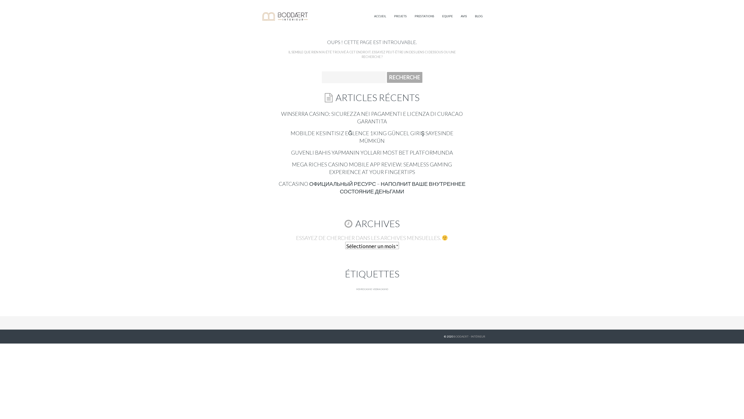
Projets (400, 16)
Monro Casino (364, 289)
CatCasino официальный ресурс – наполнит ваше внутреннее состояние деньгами (372, 188)
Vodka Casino (380, 289)
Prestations (424, 16)
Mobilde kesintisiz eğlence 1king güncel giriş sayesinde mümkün (372, 137)
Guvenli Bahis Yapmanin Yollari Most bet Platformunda (372, 152)
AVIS (464, 16)
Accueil (380, 16)
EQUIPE (447, 16)
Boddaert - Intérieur (469, 336)
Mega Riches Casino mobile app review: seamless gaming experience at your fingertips (372, 168)
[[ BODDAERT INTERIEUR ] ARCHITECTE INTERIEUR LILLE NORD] (285, 16)
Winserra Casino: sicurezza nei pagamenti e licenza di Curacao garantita (372, 118)
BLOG (479, 16)
